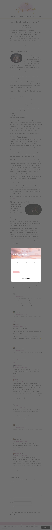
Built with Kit (26, 279)
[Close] (39, 250)
